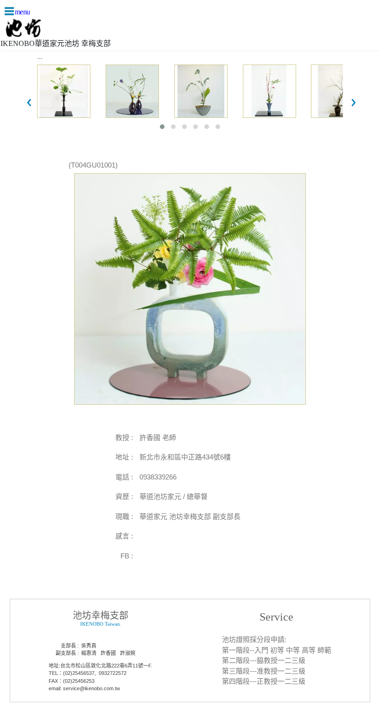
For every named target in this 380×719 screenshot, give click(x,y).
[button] (162, 126)
